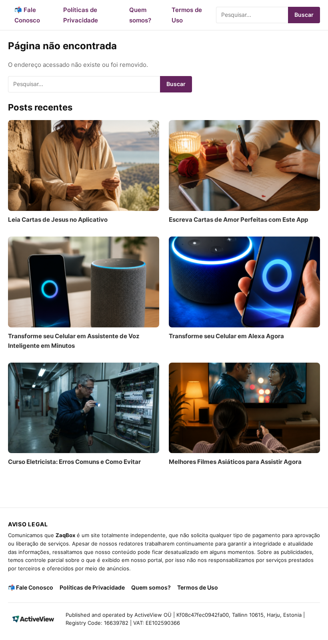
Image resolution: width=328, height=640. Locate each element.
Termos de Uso (197, 587)
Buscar (304, 14)
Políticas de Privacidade (92, 587)
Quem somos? (151, 587)
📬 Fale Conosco (30, 587)
